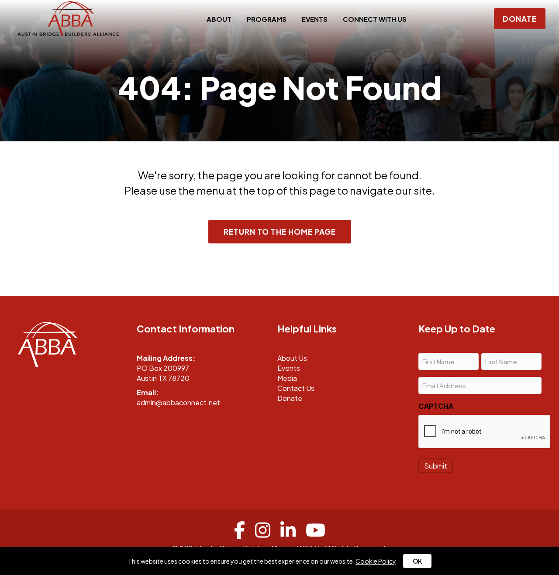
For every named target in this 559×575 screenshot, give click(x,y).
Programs (266, 19)
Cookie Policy (375, 561)
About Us (292, 358)
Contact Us (295, 388)
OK (417, 561)
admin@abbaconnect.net (178, 402)
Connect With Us (375, 19)
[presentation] (484, 432)
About (219, 19)
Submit (435, 465)
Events (315, 19)
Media (287, 378)
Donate (289, 398)
